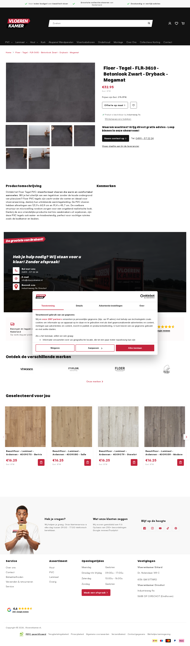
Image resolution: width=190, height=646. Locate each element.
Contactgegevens (136, 634)
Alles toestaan (135, 348)
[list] (95, 437)
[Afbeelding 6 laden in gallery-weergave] (39, 158)
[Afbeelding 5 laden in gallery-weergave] (16, 158)
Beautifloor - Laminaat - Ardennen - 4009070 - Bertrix (24, 453)
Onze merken (93, 381)
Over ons (11, 567)
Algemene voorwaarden (97, 634)
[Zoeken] (149, 23)
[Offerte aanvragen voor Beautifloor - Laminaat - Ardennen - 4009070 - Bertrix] (41, 462)
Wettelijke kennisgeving (159, 634)
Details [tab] (79, 305)
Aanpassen (93, 348)
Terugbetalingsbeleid (58, 634)
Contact (10, 572)
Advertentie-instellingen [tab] (110, 305)
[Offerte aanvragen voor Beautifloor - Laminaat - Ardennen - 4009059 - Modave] (180, 462)
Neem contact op (114, 138)
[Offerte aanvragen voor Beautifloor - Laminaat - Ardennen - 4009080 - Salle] (87, 462)
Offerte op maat (113, 105)
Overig (52, 581)
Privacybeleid (77, 634)
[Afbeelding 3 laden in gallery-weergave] (61, 135)
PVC (51, 572)
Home (8, 52)
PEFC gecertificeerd (36, 634)
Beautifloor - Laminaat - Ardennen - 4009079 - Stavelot (118, 453)
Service (10, 586)
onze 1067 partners (52, 319)
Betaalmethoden (14, 577)
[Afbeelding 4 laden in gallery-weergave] (84, 135)
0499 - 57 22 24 (145, 138)
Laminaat (54, 577)
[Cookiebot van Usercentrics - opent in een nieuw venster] (142, 296)
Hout (51, 567)
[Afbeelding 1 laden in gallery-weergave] (16, 135)
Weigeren (55, 348)
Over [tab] (142, 305)
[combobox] (100, 23)
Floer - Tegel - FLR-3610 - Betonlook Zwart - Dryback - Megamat (47, 52)
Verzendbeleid (118, 634)
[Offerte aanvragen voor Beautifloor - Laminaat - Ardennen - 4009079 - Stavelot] (134, 462)
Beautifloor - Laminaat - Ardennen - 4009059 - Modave (163, 453)
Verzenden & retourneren (19, 581)
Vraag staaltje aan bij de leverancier (120, 146)
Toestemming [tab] (48, 305)
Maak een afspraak (95, 592)
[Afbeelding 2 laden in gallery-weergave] (39, 135)
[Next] (186, 437)
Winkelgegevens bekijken (118, 119)
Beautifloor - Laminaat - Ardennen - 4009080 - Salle (69, 453)
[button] (8, 42)
